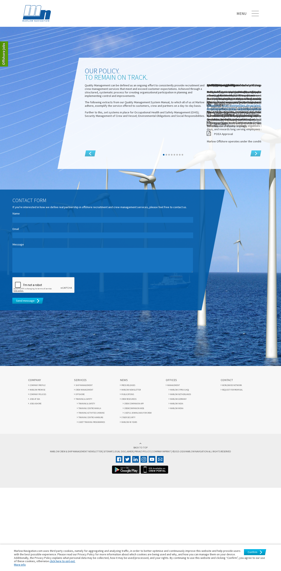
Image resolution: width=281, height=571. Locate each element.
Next (253, 149)
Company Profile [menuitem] (37, 384)
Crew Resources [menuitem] (128, 397)
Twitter (127, 457)
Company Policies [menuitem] (38, 393)
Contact (227, 379)
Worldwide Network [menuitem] (232, 384)
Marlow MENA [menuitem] (176, 407)
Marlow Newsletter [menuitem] (131, 388)
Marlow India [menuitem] (176, 402)
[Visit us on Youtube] (152, 457)
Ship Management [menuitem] (84, 384)
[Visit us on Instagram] (143, 457)
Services (80, 379)
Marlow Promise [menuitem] (37, 388)
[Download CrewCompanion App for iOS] (154, 470)
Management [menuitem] (173, 384)
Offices (171, 379)
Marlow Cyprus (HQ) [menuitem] (179, 388)
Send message (25, 299)
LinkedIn (135, 457)
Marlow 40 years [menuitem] (129, 421)
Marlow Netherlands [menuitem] (180, 393)
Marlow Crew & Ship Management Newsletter (86, 449)
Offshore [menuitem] (80, 393)
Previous (90, 153)
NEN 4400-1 (221, 123)
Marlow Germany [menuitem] (178, 397)
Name (16, 212)
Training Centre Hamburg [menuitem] (90, 416)
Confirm (252, 552)
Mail (160, 457)
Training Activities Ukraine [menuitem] (91, 411)
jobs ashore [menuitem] (35, 402)
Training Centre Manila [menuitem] (89, 407)
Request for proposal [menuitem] (232, 388)
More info (20, 564)
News (124, 379)
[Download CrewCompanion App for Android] (126, 470)
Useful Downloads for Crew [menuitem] (138, 411)
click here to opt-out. (62, 561)
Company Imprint (158, 449)
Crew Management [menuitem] (84, 388)
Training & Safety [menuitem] (83, 397)
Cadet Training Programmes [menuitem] (91, 421)
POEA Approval (223, 133)
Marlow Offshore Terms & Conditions (236, 113)
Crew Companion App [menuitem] (134, 402)
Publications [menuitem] (127, 393)
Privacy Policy (222, 103)
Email (15, 228)
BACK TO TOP (140, 445)
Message (18, 243)
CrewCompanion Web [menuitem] (134, 407)
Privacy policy (142, 449)
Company (34, 379)
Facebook (119, 457)
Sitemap (113, 449)
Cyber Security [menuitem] (128, 416)
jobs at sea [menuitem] (35, 397)
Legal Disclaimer (126, 449)
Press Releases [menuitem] (128, 384)
